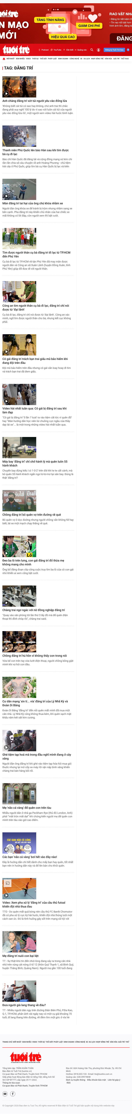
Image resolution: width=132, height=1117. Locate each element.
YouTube (57, 50)
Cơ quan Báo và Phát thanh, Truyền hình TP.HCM (24, 1086)
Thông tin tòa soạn (11, 1083)
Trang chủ (7, 1042)
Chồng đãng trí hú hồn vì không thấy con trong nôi (34, 656)
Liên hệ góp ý (114, 1080)
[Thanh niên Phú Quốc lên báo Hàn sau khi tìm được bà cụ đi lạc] (19, 136)
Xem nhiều (20, 59)
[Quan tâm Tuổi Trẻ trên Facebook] (12, 1093)
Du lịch (87, 59)
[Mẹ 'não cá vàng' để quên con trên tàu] (19, 793)
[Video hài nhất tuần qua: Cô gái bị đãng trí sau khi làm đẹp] (19, 394)
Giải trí (116, 59)
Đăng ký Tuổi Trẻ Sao (114, 50)
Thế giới (43, 59)
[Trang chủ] (3, 59)
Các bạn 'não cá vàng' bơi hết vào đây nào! (29, 857)
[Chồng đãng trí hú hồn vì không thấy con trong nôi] (19, 641)
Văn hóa (108, 59)
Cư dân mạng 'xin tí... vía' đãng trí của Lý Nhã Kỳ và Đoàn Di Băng (35, 703)
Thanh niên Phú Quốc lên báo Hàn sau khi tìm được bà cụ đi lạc (35, 152)
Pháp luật (52, 59)
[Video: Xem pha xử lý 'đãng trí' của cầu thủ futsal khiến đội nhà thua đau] (19, 888)
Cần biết (69, 50)
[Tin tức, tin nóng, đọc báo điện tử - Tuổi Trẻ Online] (16, 50)
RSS (69, 1083)
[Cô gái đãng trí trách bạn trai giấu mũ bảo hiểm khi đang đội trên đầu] (19, 344)
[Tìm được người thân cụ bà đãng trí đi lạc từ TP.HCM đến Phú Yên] (19, 238)
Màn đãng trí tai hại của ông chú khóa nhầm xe (32, 203)
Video (28, 59)
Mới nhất (11, 59)
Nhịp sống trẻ (97, 59)
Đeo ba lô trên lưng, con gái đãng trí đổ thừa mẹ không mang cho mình (33, 562)
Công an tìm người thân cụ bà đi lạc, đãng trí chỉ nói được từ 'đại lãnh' (35, 307)
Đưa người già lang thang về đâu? (24, 1005)
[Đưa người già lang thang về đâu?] (19, 991)
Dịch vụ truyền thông (75, 1080)
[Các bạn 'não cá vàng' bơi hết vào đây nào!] (19, 843)
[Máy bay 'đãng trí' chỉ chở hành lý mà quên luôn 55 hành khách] (19, 447)
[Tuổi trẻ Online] (26, 1057)
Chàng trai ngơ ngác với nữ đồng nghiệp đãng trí (33, 610)
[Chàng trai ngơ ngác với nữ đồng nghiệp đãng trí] (19, 596)
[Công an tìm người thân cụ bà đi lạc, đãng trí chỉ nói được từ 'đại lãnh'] (19, 291)
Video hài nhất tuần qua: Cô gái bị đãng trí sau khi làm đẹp (34, 410)
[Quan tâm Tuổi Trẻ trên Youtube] (5, 1093)
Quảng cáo (82, 50)
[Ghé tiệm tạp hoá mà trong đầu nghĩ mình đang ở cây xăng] (19, 740)
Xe (81, 59)
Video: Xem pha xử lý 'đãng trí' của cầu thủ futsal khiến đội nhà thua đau (33, 904)
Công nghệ (74, 59)
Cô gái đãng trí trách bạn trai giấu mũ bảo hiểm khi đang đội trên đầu (35, 361)
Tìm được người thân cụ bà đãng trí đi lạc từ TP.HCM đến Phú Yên (36, 254)
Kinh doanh (63, 59)
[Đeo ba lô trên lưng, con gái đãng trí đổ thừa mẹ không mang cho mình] (19, 546)
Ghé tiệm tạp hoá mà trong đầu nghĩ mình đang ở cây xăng (36, 756)
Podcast (45, 50)
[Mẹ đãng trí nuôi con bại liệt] (19, 941)
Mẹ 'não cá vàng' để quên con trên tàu (26, 808)
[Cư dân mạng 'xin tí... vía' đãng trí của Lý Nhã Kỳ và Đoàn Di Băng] (19, 687)
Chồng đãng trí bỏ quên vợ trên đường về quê (31, 514)
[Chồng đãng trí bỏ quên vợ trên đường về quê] (19, 500)
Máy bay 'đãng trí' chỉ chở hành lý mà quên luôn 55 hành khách (34, 463)
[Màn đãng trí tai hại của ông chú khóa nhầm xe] (19, 189)
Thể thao (125, 59)
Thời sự (35, 59)
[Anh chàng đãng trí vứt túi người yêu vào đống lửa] (19, 86)
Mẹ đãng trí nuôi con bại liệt (20, 956)
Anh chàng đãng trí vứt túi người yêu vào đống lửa (34, 101)
